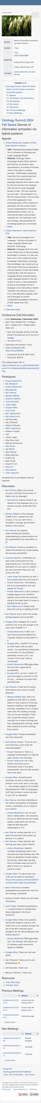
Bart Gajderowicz (12, 413)
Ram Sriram (10, 446)
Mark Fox (9, 467)
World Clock (16, 341)
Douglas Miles (11, 407)
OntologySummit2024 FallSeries (17, 1072)
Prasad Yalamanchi (13, 230)
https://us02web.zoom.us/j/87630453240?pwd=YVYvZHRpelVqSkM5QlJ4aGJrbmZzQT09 (20, 368)
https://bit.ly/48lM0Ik (14, 350)
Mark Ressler (11, 452)
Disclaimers (33, 1089)
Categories (7, 1069)
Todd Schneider (12, 401)
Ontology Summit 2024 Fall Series (17, 122)
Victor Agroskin (12, 473)
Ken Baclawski (11, 384)
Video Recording (12, 309)
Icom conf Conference (13, 1074)
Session (24, 996)
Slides (9, 226)
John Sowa (10, 410)
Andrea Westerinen (21, 72)
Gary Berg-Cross (12, 416)
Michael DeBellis (12, 396)
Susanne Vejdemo (13, 398)
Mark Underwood (12, 428)
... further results (9, 1022)
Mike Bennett (11, 390)
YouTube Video (11, 985)
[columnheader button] (11, 996)
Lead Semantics (29, 230)
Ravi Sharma (10, 393)
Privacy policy (6, 1089)
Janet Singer (10, 404)
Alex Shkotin (10, 470)
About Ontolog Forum (20, 1089)
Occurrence (30, 1074)
